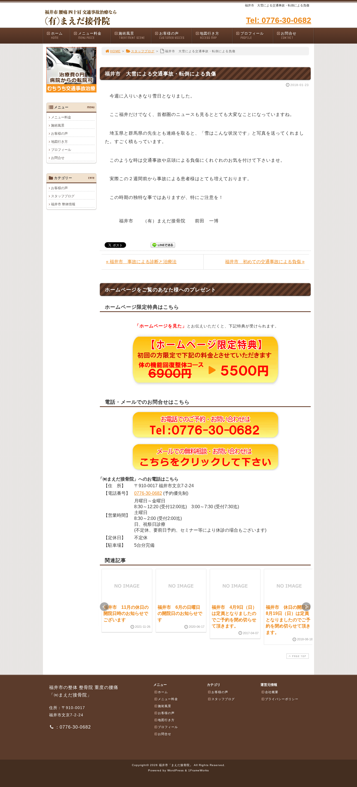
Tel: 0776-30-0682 (278, 20)
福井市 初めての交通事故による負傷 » (265, 261)
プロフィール (252, 35)
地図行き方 (209, 35)
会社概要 (271, 692)
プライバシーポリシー (281, 699)
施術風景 (131, 35)
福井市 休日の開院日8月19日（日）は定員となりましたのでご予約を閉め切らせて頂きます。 (288, 620)
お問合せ (288, 35)
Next (306, 606)
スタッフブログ (143, 51)
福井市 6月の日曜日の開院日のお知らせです (180, 613)
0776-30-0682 (148, 493)
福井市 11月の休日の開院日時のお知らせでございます (126, 613)
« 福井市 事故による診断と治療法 (141, 261)
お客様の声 (171, 35)
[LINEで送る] (163, 244)
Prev (104, 606)
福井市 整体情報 (63, 204)
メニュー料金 (90, 35)
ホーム (57, 35)
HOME (115, 51)
